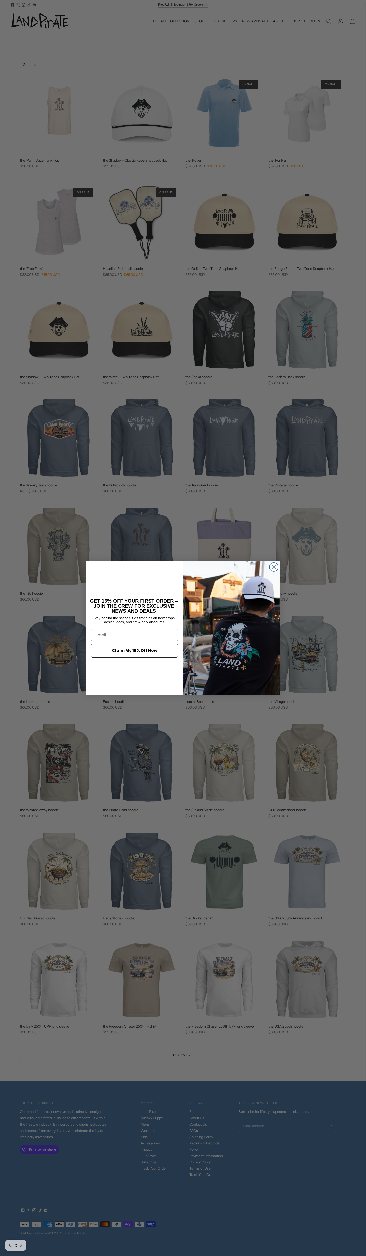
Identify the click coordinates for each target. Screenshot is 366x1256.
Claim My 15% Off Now (134, 650)
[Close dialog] (273, 567)
